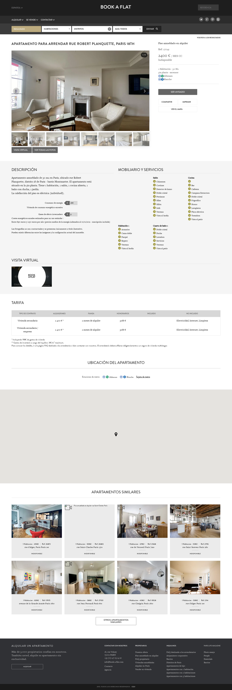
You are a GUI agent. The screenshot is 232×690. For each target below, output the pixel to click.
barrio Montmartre (58, 181)
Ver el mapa (177, 109)
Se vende (31, 19)
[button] (144, 91)
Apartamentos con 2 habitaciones (180, 672)
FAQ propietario (142, 659)
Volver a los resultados (208, 37)
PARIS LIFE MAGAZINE (212, 646)
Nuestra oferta (141, 652)
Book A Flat (116, 9)
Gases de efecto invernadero (50, 214)
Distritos (79, 28)
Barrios (169, 659)
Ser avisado (178, 91)
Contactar (47, 19)
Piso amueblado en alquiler (146, 655)
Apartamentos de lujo (175, 665)
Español (16, 7)
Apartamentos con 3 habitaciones (180, 676)
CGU (133, 686)
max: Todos (121, 28)
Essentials (208, 659)
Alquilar (16, 19)
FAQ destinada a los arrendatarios (181, 652)
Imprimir (186, 102)
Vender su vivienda (143, 669)
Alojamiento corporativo (177, 655)
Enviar (150, 28)
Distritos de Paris (173, 662)
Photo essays (209, 652)
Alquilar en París (142, 665)
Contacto (108, 666)
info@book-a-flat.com (113, 662)
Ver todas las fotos (45, 150)
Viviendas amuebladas (144, 662)
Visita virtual (21, 150)
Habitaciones (51, 28)
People (207, 655)
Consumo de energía (54, 202)
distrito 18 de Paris (35, 181)
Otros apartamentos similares (116, 621)
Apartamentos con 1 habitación (179, 669)
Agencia (107, 669)
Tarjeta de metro (143, 376)
